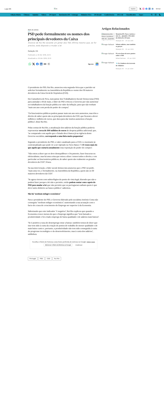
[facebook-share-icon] (37, 65)
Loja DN (8, 9)
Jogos (141, 15)
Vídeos (43, 15)
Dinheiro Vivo (86, 15)
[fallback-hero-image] (108, 37)
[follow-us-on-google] (97, 64)
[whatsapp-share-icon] (29, 65)
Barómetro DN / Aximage (68, 15)
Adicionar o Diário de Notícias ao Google (58, 245)
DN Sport (52, 15)
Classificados (131, 15)
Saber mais (91, 242)
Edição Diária (16, 15)
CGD (48, 258)
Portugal (33, 258)
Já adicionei (78, 245)
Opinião (35, 15)
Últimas (27, 15)
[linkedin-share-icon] (41, 65)
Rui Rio (56, 258)
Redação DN (33, 51)
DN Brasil (97, 15)
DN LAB (120, 15)
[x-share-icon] (33, 65)
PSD (41, 258)
